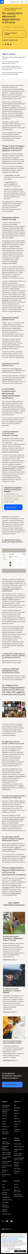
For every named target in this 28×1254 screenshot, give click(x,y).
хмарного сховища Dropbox (10, 452)
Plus (15, 1105)
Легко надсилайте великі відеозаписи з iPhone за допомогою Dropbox (12, 73)
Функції (4, 1118)
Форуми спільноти (7, 1199)
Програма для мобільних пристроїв (6, 1111)
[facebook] (6, 44)
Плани (15, 1126)
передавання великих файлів (11, 589)
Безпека (4, 1123)
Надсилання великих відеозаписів (5, 1148)
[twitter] (3, 44)
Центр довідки (18, 1143)
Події (3, 1187)
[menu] (26, 2)
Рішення (4, 1121)
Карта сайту (17, 1168)
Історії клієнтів (6, 1190)
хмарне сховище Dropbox (16, 819)
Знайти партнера (6, 1214)
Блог (3, 1184)
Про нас (16, 1184)
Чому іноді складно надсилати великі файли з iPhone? (13, 57)
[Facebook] (7, 1221)
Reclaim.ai (16, 1124)
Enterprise (16, 1113)
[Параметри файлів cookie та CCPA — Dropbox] (14, 1243)
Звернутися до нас (19, 1146)
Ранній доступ (5, 1126)
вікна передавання (7, 597)
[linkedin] (8, 44)
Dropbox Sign (17, 1121)
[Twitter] (3, 1221)
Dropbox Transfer (7, 591)
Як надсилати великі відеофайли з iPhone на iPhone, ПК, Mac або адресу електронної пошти (12, 68)
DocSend (16, 1118)
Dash (15, 1116)
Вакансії (16, 1187)
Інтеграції (4, 1115)
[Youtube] (11, 1221)
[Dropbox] (2, 2)
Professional (17, 1108)
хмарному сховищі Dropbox (16, 776)
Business (16, 1110)
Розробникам (5, 1197)
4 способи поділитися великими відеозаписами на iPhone (10, 62)
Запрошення (5, 1202)
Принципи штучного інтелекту (16, 1164)
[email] (11, 44)
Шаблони (4, 1129)
